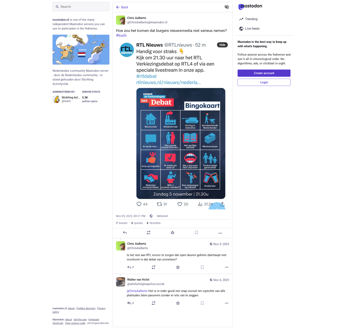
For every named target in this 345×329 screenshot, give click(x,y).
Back (124, 7)
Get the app (80, 319)
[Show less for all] (226, 7)
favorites (154, 223)
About (71, 308)
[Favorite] (172, 232)
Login (264, 82)
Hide (222, 44)
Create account (264, 73)
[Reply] (124, 232)
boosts (121, 223)
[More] (220, 233)
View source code (75, 323)
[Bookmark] (196, 232)
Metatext (162, 216)
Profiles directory (85, 308)
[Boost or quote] (148, 232)
